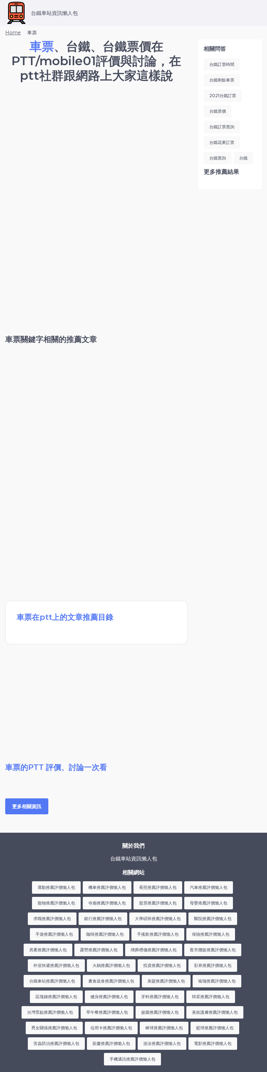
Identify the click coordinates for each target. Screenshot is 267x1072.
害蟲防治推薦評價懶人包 (56, 1043)
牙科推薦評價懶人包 (160, 996)
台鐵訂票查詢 (221, 126)
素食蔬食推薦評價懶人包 (111, 981)
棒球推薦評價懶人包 (164, 1027)
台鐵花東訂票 (221, 142)
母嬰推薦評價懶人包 (208, 903)
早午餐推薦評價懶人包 (107, 1012)
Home (13, 32)
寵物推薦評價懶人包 (56, 903)
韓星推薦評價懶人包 (210, 996)
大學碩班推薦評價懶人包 (158, 918)
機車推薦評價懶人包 (107, 887)
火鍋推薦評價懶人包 (111, 965)
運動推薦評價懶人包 (56, 887)
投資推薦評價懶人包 (162, 965)
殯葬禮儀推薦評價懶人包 (154, 949)
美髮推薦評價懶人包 (166, 981)
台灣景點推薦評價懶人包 (50, 1012)
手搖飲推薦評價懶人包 (158, 934)
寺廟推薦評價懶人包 (107, 903)
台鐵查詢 (217, 158)
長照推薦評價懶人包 (158, 887)
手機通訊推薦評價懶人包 (132, 1059)
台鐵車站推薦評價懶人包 (52, 981)
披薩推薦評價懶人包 (160, 1012)
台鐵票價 (217, 111)
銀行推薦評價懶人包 (103, 918)
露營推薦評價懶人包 (99, 949)
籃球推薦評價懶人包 (215, 1027)
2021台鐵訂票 (222, 95)
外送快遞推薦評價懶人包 (56, 965)
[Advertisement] (96, 147)
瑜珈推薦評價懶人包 (217, 981)
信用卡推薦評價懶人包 (111, 1027)
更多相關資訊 (26, 806)
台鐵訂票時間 (221, 64)
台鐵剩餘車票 (221, 80)
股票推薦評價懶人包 (158, 903)
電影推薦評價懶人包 (213, 1043)
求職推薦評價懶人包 (52, 918)
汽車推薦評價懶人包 (208, 887)
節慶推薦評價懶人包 (111, 1043)
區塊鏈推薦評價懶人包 (56, 996)
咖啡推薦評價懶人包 (105, 934)
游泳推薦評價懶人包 (162, 1043)
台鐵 (243, 158)
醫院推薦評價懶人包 (213, 918)
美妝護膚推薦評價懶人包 (215, 1012)
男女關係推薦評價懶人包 (54, 1027)
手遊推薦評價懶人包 (54, 934)
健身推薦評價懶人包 (109, 996)
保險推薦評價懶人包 (210, 934)
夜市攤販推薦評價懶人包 (213, 949)
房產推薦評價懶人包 (48, 949)
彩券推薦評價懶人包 (213, 965)
